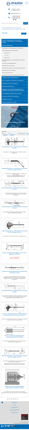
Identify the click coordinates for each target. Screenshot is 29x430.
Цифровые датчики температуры (8, 70)
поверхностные (22, 133)
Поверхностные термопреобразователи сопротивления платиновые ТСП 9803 (14, 387)
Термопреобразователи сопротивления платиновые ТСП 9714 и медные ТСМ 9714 (14, 169)
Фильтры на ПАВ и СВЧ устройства (10, 96)
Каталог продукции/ (6, 27)
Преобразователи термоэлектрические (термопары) (12, 48)
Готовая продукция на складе (9, 102)
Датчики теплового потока (7, 72)
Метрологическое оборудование (10, 77)
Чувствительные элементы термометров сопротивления (13, 68)
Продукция (14, 402)
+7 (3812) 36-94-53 (16, 17)
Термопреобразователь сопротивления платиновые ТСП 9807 (14, 291)
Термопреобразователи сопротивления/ (11, 29)
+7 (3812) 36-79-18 (16, 18)
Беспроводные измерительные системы (11, 93)
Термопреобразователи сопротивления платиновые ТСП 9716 (14, 188)
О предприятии (14, 407)
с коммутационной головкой (13, 134)
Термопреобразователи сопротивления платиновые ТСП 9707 (14, 147)
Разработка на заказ (7, 99)
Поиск (25, 23)
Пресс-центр (14, 412)
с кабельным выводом (5, 134)
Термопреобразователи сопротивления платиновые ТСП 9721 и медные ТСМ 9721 (14, 231)
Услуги (14, 405)
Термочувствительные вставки (8, 65)
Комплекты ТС (7, 57)
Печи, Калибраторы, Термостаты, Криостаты (13, 80)
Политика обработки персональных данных (21, 423)
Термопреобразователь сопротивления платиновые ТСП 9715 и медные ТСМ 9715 (14, 356)
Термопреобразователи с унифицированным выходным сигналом (13, 60)
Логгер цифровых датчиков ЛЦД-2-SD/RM (14, 122)
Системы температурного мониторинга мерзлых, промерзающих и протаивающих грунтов (12, 41)
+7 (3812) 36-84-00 (16, 16)
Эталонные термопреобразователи (9, 63)
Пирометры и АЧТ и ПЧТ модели (10, 83)
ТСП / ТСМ (6, 55)
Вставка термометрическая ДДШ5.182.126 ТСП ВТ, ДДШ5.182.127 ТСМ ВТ (14, 253)
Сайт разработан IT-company (14, 429)
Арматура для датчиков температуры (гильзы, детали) (13, 75)
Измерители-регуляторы (8, 86)
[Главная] (14, 4)
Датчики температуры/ (16, 27)
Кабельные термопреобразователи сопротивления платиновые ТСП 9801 (14, 272)
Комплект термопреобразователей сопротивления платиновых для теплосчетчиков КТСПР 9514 (14, 314)
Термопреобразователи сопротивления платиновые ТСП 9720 (14, 207)
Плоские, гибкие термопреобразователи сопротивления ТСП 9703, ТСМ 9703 (14, 336)
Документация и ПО (14, 410)
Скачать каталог (24, 33)
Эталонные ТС (7, 52)
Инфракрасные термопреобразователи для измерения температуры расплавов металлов (13, 90)
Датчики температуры (7, 45)
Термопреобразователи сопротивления (10, 50)
